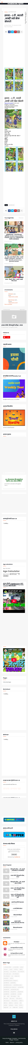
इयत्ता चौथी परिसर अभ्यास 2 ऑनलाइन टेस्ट (10, 987)
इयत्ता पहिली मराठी (13, 994)
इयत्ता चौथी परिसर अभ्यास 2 (18, 985)
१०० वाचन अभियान (15, 967)
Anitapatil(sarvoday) (17, 947)
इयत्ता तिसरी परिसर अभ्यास (14, 989)
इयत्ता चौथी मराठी (6, 982)
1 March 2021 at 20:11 (13, 302)
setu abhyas (6, 971)
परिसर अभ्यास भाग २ (15, 1000)
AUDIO (21, 967)
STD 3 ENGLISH (16, 973)
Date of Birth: (6, 574)
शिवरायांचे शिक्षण (18, 915)
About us (12, 1042)
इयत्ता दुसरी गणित (13, 991)
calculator (6, 969)
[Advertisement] (14, 51)
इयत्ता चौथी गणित (13, 982)
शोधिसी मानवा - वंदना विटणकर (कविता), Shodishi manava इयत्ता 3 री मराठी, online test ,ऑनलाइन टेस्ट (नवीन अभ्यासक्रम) (14, 237)
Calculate (6, 575)
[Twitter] (12, 32)
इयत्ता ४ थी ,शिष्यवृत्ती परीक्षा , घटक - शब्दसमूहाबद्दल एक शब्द (18, 896)
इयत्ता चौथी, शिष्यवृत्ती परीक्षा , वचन (12, 325)
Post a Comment (8, 304)
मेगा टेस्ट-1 (21, 1005)
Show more (21, 218)
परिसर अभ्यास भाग (19, 998)
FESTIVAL (16, 969)
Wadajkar (16, 942)
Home (6, 12)
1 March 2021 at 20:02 (13, 296)
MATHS (21, 969)
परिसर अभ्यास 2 (12, 998)
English (10, 969)
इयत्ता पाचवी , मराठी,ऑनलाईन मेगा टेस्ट (17, 922)
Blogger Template (14, 1040)
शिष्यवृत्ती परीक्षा (6, 1007)
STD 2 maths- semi (7, 973)
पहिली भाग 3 (5, 1003)
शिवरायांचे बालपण (17, 927)
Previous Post (7, 309)
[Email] (18, 32)
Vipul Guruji (11, 300)
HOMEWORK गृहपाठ (15, 4)
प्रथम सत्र (16, 1003)
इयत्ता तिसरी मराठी (12, 12)
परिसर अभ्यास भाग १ (7, 1000)
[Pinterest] (15, 32)
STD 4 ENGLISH (7, 976)
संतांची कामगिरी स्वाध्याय (17, 902)
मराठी (20, 1003)
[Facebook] (9, 32)
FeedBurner (17, 857)
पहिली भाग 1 (21, 1000)
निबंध (18, 996)
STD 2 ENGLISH (21, 971)
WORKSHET (6, 978)
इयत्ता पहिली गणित (6, 994)
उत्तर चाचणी (19, 994)
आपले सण (11, 978)
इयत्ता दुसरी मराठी (20, 991)
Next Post (22, 309)
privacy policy (19, 1042)
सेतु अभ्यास (21, 1007)
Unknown (10, 294)
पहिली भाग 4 (11, 1003)
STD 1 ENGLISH (13, 971)
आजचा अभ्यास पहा (12, 788)
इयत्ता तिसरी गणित (20, 987)
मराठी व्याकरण (11, 1005)
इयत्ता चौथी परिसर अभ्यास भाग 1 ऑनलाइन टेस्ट (10, 980)
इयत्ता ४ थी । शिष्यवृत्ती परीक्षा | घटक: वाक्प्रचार (18, 888)
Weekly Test (17, 976)
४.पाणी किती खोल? (17, 908)
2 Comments (9, 26)
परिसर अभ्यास (6, 998)
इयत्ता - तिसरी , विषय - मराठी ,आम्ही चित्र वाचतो (14, 280)
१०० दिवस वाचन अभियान (7, 967)
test (12, 976)
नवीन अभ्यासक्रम (13, 996)
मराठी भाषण (5, 1005)
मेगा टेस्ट (16, 1005)
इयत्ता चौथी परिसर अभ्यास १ (8, 985)
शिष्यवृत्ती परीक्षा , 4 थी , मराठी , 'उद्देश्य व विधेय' (18, 882)
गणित (4, 996)
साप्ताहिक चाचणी (15, 1007)
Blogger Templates (12, 1038)
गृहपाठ (8, 996)
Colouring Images (7, 682)
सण (10, 1007)
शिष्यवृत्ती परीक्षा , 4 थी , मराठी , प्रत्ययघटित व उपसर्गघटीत (18, 869)
